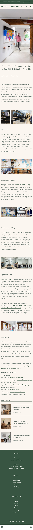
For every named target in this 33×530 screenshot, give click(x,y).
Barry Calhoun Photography (21, 385)
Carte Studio (12, 382)
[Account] (26, 6)
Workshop (16, 508)
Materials (16, 485)
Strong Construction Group (18, 392)
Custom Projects (16, 482)
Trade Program (16, 480)
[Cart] (31, 6)
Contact (16, 503)
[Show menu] (2, 6)
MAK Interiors (5, 342)
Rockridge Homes (14, 389)
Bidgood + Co (4, 134)
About (16, 501)
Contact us (16, 464)
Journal (16, 505)
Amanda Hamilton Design (23, 185)
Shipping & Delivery (17, 512)
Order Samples (16, 487)
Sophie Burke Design (6, 279)
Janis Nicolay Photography (24, 380)
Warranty (16, 510)
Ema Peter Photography (16, 377)
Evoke (2, 232)
